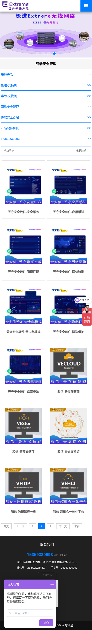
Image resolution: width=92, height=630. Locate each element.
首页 (6, 526)
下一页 (63, 526)
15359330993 (10, 138)
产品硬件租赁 (10, 128)
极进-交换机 (9, 85)
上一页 (20, 526)
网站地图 (68, 625)
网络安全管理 (10, 106)
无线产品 (7, 74)
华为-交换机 (9, 96)
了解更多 (47, 575)
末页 (77, 526)
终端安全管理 (10, 117)
